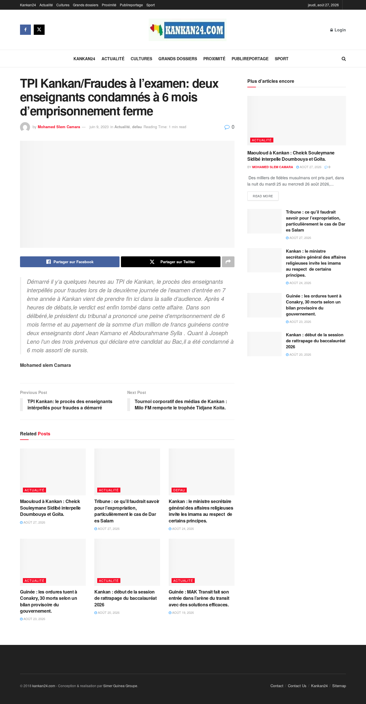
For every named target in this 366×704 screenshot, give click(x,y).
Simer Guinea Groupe (120, 685)
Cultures (62, 4)
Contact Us (297, 685)
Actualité (46, 4)
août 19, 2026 (182, 612)
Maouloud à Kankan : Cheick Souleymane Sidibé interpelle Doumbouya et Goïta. (50, 507)
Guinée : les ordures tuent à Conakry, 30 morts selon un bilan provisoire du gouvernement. (48, 601)
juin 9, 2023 (99, 126)
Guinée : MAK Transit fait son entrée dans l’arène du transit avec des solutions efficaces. (200, 598)
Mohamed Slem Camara (59, 126)
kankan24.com (43, 685)
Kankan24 (28, 4)
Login (339, 30)
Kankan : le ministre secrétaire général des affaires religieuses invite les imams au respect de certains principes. (201, 511)
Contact (276, 685)
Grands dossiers (85, 4)
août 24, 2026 (182, 528)
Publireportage (131, 4)
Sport (150, 4)
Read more (263, 196)
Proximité (109, 4)
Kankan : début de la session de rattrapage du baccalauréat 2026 (125, 598)
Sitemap (339, 685)
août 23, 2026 (34, 618)
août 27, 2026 (34, 522)
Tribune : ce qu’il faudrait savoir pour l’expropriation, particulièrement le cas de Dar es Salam (126, 511)
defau (137, 126)
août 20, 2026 (108, 612)
